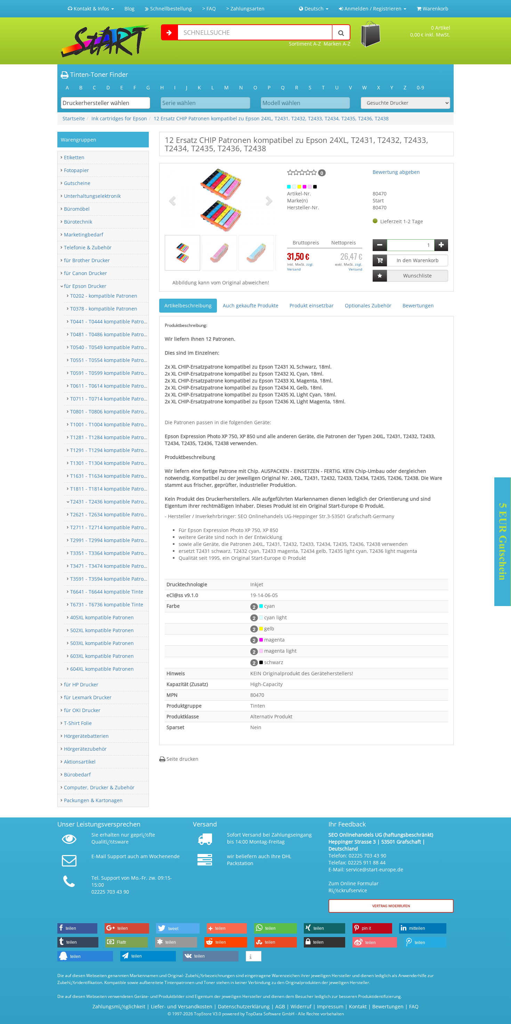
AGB (280, 1006)
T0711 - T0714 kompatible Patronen (111, 398)
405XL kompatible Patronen (102, 617)
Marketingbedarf (83, 234)
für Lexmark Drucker (88, 697)
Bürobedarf (77, 774)
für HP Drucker (81, 684)
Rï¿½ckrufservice (347, 890)
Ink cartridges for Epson (119, 118)
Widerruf (301, 1006)
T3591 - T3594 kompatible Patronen (111, 578)
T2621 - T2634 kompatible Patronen (111, 514)
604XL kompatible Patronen (102, 669)
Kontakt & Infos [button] (91, 8)
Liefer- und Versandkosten (181, 1006)
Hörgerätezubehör (85, 748)
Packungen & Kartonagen (93, 800)
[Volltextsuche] (341, 32)
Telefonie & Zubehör (88, 247)
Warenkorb (434, 8)
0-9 (420, 87)
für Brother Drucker (87, 260)
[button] (173, 200)
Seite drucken (181, 759)
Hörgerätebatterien (86, 736)
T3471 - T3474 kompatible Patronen (111, 566)
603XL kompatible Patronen (102, 656)
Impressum (330, 1006)
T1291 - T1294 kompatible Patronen (111, 450)
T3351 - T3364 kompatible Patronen (111, 553)
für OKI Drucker (82, 710)
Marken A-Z (337, 43)
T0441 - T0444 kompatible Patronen (111, 321)
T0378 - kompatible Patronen (103, 308)
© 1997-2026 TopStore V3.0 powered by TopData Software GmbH (231, 1013)
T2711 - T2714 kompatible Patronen (111, 527)
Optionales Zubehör (368, 305)
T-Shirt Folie (78, 723)
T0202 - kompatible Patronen (103, 295)
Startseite (74, 118)
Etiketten (74, 157)
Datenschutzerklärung (244, 1006)
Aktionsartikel (80, 761)
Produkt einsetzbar (312, 305)
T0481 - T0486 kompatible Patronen (111, 334)
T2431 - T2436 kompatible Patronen (111, 501)
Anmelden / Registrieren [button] (373, 8)
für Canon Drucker (85, 273)
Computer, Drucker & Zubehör (99, 787)
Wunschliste (417, 275)
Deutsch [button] (314, 8)
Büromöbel (77, 208)
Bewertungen (418, 305)
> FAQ (209, 8)
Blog (129, 8)
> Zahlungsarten (245, 8)
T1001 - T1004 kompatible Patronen (111, 424)
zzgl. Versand (300, 267)
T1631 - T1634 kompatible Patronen (111, 476)
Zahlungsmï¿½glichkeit (118, 1006)
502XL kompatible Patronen (102, 630)
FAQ (414, 1006)
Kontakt (358, 1006)
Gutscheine (77, 183)
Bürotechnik (78, 221)
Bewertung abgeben (396, 172)
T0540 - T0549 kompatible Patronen (111, 347)
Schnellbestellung (170, 8)
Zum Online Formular (353, 883)
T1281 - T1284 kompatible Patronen (111, 437)
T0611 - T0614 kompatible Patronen (111, 385)
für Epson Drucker (85, 286)
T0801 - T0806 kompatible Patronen (111, 411)
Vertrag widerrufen (391, 905)
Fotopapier (76, 170)
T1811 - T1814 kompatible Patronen (111, 488)
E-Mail (98, 856)
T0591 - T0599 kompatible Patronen (111, 373)
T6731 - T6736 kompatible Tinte (106, 604)
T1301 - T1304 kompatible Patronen (111, 463)
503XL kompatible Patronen (102, 643)
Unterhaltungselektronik (92, 196)
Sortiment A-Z (305, 43)
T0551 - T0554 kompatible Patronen (111, 360)
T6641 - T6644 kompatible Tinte (106, 591)
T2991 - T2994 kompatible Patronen (111, 540)
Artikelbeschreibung (188, 305)
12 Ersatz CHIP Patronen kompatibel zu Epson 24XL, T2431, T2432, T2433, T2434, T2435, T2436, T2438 (271, 118)
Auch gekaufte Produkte (250, 305)
